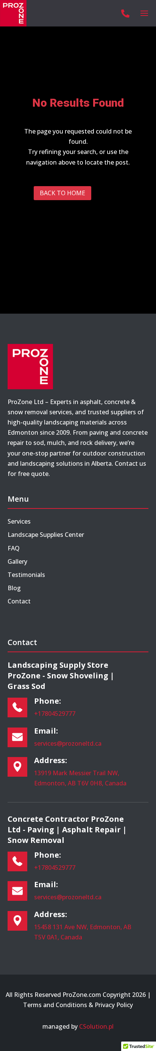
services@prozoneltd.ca (67, 743)
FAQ (14, 548)
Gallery (17, 561)
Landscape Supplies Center (46, 534)
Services (19, 521)
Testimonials (26, 575)
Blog (14, 588)
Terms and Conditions (55, 1005)
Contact (19, 601)
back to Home (62, 193)
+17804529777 (54, 713)
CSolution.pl (96, 1026)
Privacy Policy (114, 1005)
